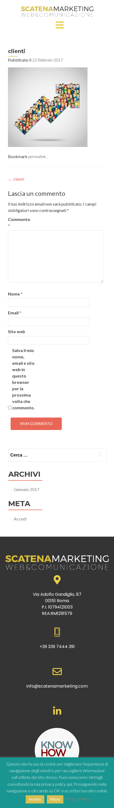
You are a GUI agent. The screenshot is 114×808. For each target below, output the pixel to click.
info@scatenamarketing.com (57, 686)
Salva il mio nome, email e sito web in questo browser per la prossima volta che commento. (23, 379)
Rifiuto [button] (55, 799)
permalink (37, 156)
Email (14, 312)
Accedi (20, 518)
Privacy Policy (77, 798)
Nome (15, 293)
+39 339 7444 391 (57, 647)
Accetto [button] (35, 799)
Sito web (16, 331)
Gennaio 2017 (26, 489)
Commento (19, 222)
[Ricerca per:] (57, 455)
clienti (16, 178)
